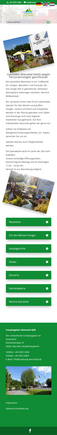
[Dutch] (52, 4)
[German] (38, 4)
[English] (45, 4)
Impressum (11, 402)
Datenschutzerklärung (17, 408)
